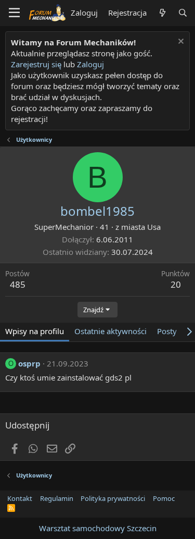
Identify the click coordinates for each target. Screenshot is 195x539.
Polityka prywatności (113, 498)
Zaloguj (90, 64)
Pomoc (164, 498)
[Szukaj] (183, 12)
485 (17, 284)
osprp (29, 363)
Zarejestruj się (36, 64)
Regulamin (56, 498)
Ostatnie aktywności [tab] (110, 331)
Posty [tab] (167, 331)
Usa (154, 227)
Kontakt (19, 498)
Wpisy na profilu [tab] (34, 331)
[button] (14, 13)
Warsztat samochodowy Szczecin (98, 528)
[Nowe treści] (162, 12)
